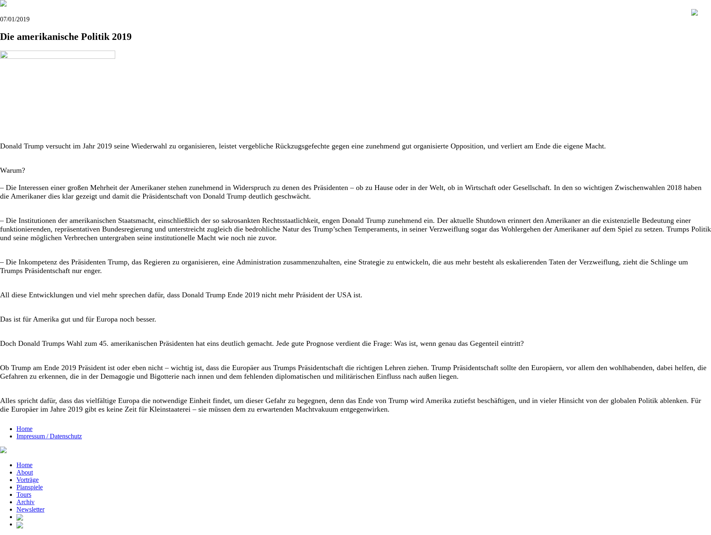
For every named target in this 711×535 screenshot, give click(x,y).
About (24, 472)
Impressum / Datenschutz (49, 436)
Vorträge (27, 479)
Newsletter (30, 509)
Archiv (25, 501)
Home (24, 428)
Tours (23, 494)
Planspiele (29, 487)
